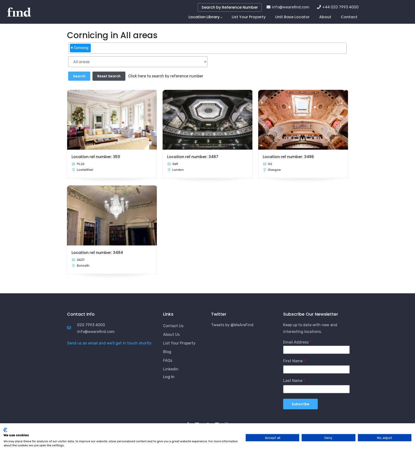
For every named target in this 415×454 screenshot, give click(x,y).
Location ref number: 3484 (97, 252)
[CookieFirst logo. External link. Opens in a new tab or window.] (5, 430)
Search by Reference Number (229, 7)
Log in (168, 377)
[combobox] (207, 48)
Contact (349, 17)
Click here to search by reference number (165, 76)
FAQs (167, 360)
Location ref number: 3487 (192, 157)
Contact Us (173, 326)
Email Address (296, 342)
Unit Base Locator (292, 17)
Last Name (292, 380)
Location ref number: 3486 (288, 157)
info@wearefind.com (290, 7)
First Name (293, 361)
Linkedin (170, 369)
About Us (171, 334)
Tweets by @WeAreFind (232, 325)
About (325, 17)
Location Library (204, 17)
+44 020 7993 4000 (340, 7)
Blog (167, 352)
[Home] (19, 9)
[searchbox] (93, 50)
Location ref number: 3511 (96, 157)
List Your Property (249, 17)
